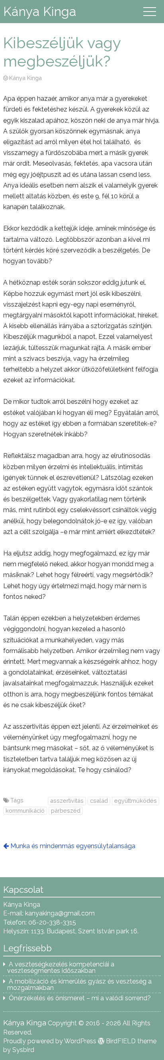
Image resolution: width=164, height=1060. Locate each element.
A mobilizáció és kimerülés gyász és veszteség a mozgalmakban (79, 985)
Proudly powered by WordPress (49, 1041)
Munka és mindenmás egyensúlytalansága (72, 846)
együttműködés (135, 800)
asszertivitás (67, 800)
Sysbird (23, 1050)
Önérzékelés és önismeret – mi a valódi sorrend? (80, 998)
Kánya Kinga (39, 11)
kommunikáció (25, 810)
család (99, 800)
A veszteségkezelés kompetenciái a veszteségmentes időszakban (60, 967)
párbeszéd (65, 810)
